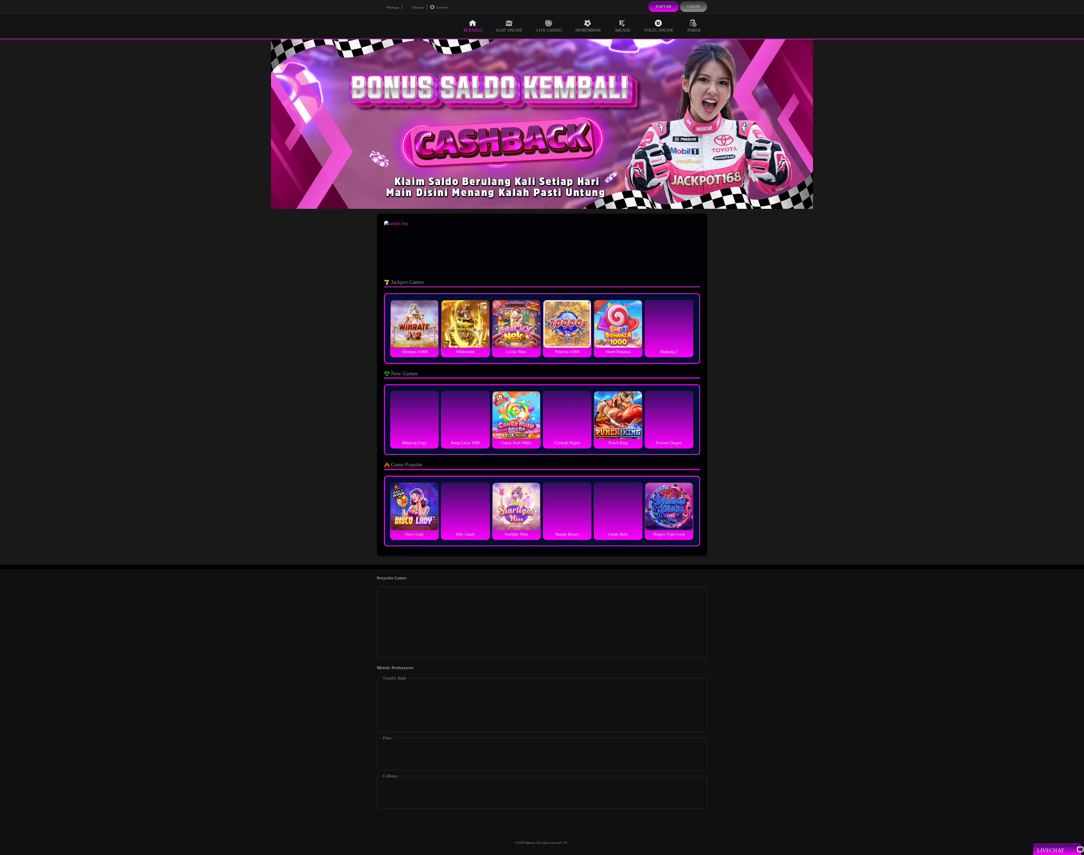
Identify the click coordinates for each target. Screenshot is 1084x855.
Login (693, 7)
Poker (694, 30)
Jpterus (530, 842)
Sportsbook (588, 30)
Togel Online (659, 30)
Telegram (417, 7)
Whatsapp (392, 7)
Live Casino (549, 30)
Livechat (442, 7)
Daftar (664, 7)
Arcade (623, 30)
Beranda (473, 30)
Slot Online (509, 30)
